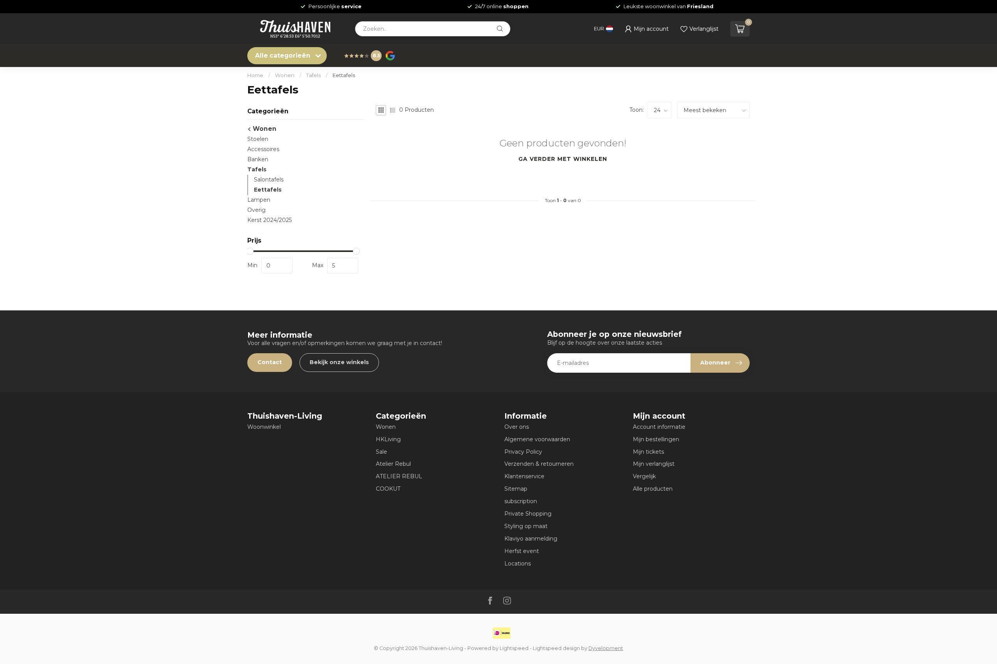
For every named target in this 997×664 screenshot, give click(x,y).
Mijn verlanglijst (654, 463)
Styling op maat (526, 526)
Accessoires (263, 149)
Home (255, 75)
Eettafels (344, 75)
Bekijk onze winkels (339, 362)
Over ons (516, 426)
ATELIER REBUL (399, 476)
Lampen (258, 199)
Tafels (313, 75)
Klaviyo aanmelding (530, 538)
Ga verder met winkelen (562, 158)
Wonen (284, 75)
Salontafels (269, 179)
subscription (520, 501)
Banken (257, 159)
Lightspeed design (556, 648)
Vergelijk (644, 476)
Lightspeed (514, 648)
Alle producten (653, 488)
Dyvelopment (605, 648)
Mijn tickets (648, 451)
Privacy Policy (523, 451)
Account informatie (659, 426)
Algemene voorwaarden (537, 439)
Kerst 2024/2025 (269, 220)
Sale (381, 451)
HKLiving (388, 439)
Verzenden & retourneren (539, 463)
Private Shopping (527, 513)
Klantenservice (524, 476)
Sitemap (515, 488)
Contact (269, 362)
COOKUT (388, 488)
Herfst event (521, 551)
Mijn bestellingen (656, 439)
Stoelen (257, 139)
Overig (256, 209)
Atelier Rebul (393, 463)
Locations (517, 563)
